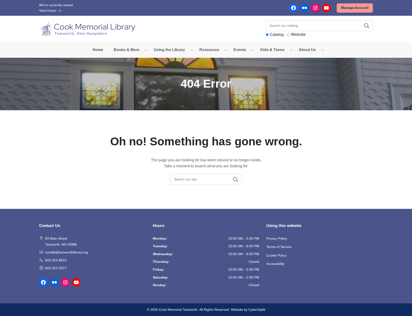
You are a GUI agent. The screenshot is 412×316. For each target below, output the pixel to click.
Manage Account (355, 8)
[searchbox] (206, 179)
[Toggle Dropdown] (146, 50)
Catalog (277, 34)
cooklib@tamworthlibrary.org (66, 252)
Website (298, 34)
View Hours (48, 10)
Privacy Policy (276, 238)
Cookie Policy (276, 255)
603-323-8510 (56, 260)
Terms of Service (279, 247)
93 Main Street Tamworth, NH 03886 (61, 242)
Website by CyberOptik (248, 309)
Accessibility (275, 264)
